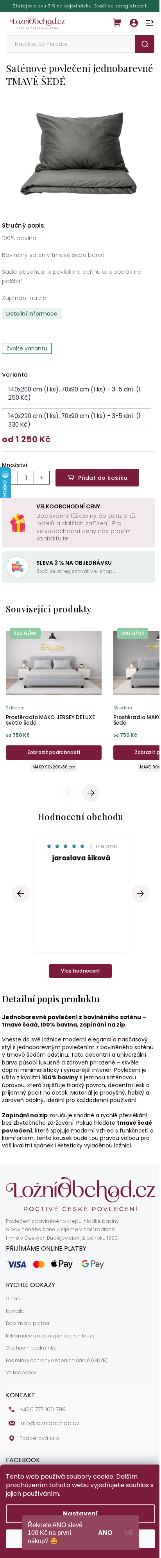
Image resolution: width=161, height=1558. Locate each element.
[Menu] (150, 23)
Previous (71, 793)
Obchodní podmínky (30, 1348)
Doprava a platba (27, 1323)
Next (91, 793)
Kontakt (15, 1311)
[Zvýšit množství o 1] (41, 477)
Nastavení (80, 1513)
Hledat (144, 44)
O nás (13, 1299)
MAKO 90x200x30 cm (53, 767)
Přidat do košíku (102, 478)
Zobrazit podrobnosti (53, 752)
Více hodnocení (80, 971)
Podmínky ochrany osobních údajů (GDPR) (57, 1360)
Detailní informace (31, 314)
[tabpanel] (54, 700)
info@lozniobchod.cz (49, 1423)
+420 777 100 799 (43, 1409)
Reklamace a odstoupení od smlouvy (50, 1336)
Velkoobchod (22, 1373)
